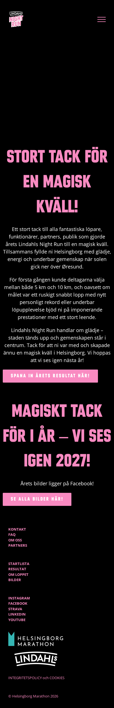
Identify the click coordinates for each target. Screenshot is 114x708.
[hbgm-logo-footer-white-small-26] (36, 633)
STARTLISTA (18, 563)
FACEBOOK (17, 603)
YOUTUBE (16, 619)
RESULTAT (17, 568)
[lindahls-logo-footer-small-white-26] (36, 653)
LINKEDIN (17, 614)
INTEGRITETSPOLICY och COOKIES (36, 677)
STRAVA (15, 608)
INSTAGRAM (19, 598)
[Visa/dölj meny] (101, 19)
